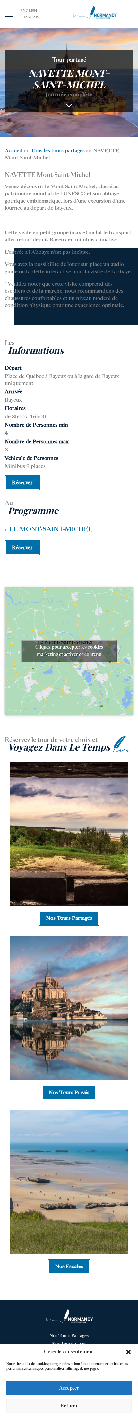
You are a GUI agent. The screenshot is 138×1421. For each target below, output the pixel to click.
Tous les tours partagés (58, 151)
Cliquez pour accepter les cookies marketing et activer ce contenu (69, 651)
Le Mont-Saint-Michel (50, 530)
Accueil (13, 151)
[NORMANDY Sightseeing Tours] (95, 12)
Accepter (69, 1388)
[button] (128, 1352)
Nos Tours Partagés (69, 1336)
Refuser (69, 1405)
